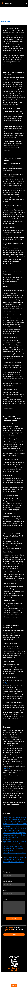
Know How (14, 934)
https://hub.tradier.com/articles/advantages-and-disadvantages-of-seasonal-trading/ (14, 837)
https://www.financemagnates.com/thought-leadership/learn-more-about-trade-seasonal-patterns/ (15, 859)
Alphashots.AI (9, 3)
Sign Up (14, 985)
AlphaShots (8, 683)
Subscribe (14, 918)
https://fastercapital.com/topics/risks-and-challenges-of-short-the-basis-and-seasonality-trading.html (15, 830)
